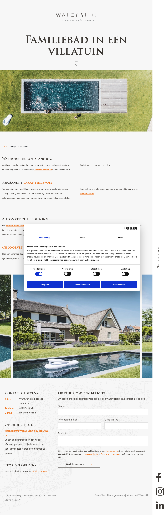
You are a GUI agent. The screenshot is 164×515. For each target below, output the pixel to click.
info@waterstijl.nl (27, 412)
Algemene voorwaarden (110, 454)
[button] (158, 6)
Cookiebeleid (50, 495)
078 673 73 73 (26, 408)
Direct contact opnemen (158, 257)
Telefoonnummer (67, 419)
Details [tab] (82, 238)
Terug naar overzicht (18, 146)
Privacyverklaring (91, 454)
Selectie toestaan (82, 284)
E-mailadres (111, 419)
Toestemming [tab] (43, 238)
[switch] (67, 274)
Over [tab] (120, 238)
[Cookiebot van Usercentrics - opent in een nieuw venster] (125, 228)
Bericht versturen (75, 464)
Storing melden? (12, 500)
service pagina (39, 471)
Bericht (62, 433)
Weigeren (45, 284)
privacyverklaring (111, 451)
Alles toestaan (118, 284)
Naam (61, 406)
